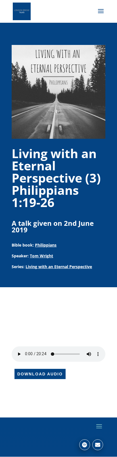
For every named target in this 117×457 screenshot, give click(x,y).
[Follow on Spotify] (84, 444)
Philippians (46, 245)
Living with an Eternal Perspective (59, 266)
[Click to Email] (97, 444)
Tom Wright (41, 256)
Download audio (40, 374)
